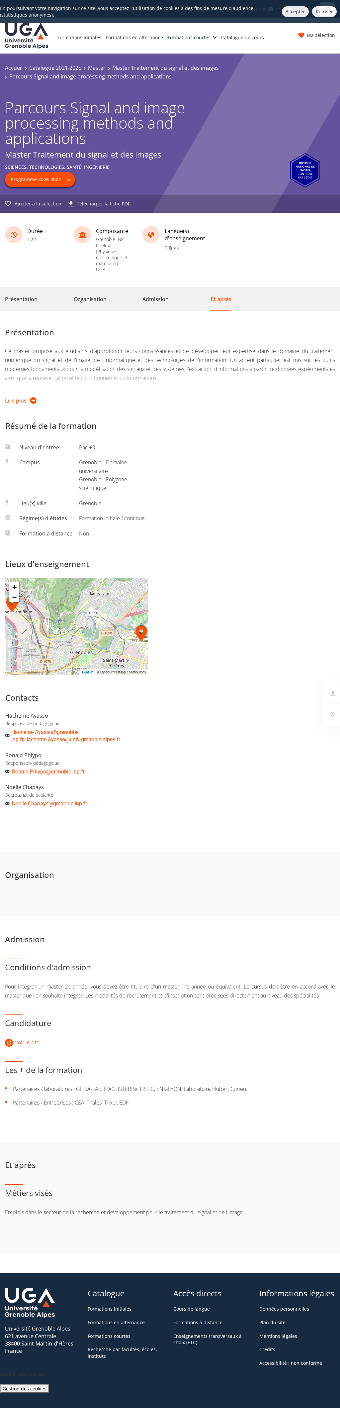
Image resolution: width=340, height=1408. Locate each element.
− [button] (14, 597)
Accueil (14, 67)
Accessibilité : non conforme (290, 1363)
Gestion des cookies (24, 1388)
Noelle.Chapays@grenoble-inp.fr (49, 803)
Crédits (267, 1349)
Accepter (295, 11)
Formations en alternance (134, 37)
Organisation (90, 299)
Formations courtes (189, 37)
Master (97, 67)
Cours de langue (191, 1309)
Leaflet (88, 671)
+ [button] (14, 587)
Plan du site (272, 1322)
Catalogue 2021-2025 (55, 67)
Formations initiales (79, 37)
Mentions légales (278, 1336)
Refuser (324, 11)
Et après (221, 299)
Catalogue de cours (242, 37)
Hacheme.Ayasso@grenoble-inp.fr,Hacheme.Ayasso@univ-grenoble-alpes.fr (65, 735)
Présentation (21, 299)
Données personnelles (284, 1309)
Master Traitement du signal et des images (165, 67)
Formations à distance (197, 1322)
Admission (155, 299)
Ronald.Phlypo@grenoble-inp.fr (48, 771)
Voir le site (27, 1042)
